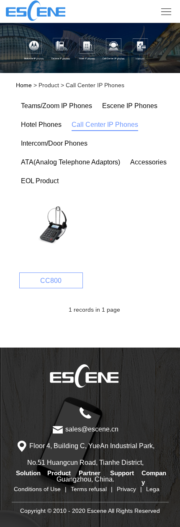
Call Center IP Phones (105, 124)
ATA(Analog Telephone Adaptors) (70, 162)
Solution (28, 473)
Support (122, 473)
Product (59, 473)
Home (24, 85)
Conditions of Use (37, 489)
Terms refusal (89, 489)
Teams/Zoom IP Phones (56, 105)
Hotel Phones (41, 124)
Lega (152, 489)
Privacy (126, 489)
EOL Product (40, 180)
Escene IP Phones (129, 105)
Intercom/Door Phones (54, 143)
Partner (89, 473)
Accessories (148, 162)
